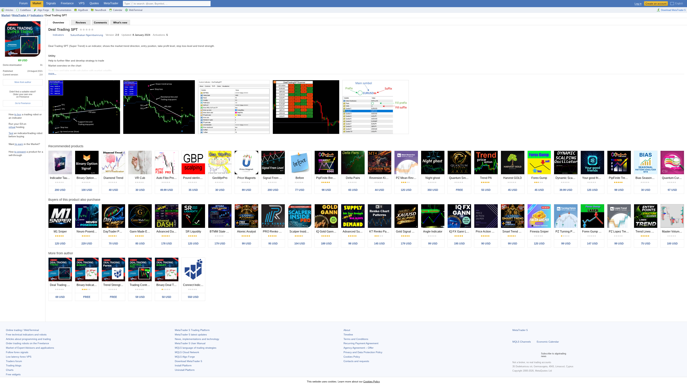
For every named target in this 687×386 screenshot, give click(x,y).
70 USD (113, 243)
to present (20, 151)
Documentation (63, 10)
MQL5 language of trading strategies (195, 347)
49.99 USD (166, 189)
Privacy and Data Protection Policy (363, 352)
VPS (82, 3)
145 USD (379, 243)
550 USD (193, 296)
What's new (120, 22)
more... (52, 73)
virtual (12, 127)
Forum (23, 3)
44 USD (379, 189)
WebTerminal (135, 10)
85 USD (140, 243)
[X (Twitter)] (526, 355)
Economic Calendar (548, 341)
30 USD (140, 189)
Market (37, 3)
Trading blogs (13, 365)
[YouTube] (532, 355)
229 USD (86, 243)
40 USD (113, 189)
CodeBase (25, 10)
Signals (51, 3)
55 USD (486, 189)
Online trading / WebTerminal (22, 330)
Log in (638, 3)
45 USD (512, 189)
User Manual (190, 343)
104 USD (299, 243)
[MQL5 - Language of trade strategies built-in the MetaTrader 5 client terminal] (8, 4)
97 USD (672, 189)
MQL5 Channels (521, 341)
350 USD (432, 189)
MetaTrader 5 (520, 330)
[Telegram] (520, 355)
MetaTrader (111, 3)
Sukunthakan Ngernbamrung (86, 35)
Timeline (348, 334)
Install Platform (183, 365)
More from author (22, 82)
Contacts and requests (356, 361)
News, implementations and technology (197, 339)
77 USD (299, 189)
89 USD (246, 189)
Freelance (67, 3)
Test (11, 133)
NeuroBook (100, 10)
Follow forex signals (17, 352)
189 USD (326, 243)
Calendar (117, 10)
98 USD (326, 189)
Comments (100, 22)
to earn (18, 144)
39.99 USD (565, 189)
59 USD (140, 296)
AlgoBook (83, 10)
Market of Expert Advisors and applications (30, 347)
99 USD (246, 243)
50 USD (166, 296)
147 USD (592, 243)
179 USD (220, 243)
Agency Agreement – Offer (359, 347)
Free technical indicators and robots (26, 334)
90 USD (486, 243)
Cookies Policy (352, 356)
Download (188, 361)
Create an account (655, 3)
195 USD (459, 243)
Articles (9, 10)
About (347, 330)
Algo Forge (43, 10)
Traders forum (14, 361)
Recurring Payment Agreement (361, 343)
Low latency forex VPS (18, 356)
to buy (17, 114)
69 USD (60, 296)
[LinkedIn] (537, 355)
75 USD (645, 243)
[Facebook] (514, 355)
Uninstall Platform (185, 369)
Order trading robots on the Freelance (27, 343)
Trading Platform (192, 330)
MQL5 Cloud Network (187, 352)
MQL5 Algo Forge (185, 356)
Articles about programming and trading (28, 339)
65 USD (353, 189)
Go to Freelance (23, 103)
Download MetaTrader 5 (673, 10)
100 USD (86, 189)
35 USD (193, 189)
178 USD (166, 243)
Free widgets (13, 374)
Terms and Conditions (356, 339)
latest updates (191, 334)
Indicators (58, 34)
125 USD (406, 189)
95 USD (273, 243)
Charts (9, 369)
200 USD (60, 189)
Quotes (94, 3)
